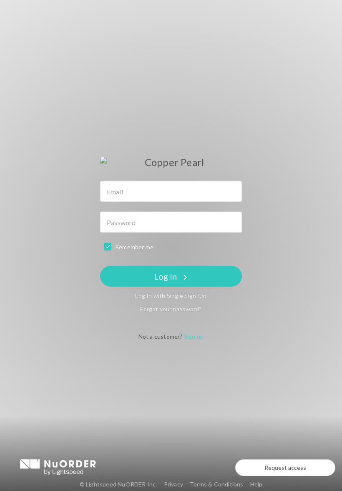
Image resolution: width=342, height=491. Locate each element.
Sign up (194, 336)
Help (256, 484)
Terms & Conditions (217, 484)
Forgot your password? (170, 308)
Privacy (173, 484)
